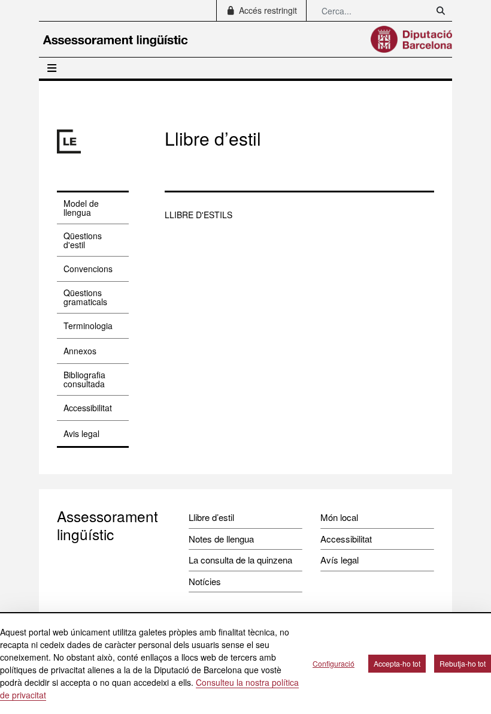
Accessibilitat (87, 408)
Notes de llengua (221, 538)
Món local (339, 517)
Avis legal (81, 433)
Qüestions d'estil (82, 240)
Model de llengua (81, 207)
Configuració (333, 663)
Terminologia (88, 326)
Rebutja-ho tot (463, 663)
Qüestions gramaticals (85, 297)
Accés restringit (267, 10)
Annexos (79, 351)
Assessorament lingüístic (107, 524)
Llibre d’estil (211, 517)
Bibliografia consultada (84, 379)
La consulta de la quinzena (240, 559)
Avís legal (339, 559)
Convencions (88, 269)
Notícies (205, 581)
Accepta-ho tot (397, 663)
